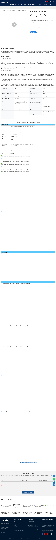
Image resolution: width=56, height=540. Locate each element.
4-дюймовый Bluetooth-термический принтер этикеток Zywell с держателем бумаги (17, 7)
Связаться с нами (17, 529)
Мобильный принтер (31, 524)
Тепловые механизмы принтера (33, 526)
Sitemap (46, 538)
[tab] (28, 45)
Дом (15, 521)
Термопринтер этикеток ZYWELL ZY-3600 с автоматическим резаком (6, 513)
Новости (15, 526)
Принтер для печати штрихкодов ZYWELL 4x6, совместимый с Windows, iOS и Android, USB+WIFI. (50, 513)
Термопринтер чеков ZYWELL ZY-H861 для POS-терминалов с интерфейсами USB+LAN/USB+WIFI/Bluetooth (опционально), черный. (17, 513)
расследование (33, 32)
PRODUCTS (49, 499)
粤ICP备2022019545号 (41, 538)
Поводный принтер (31, 521)
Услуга (15, 524)
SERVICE (53, 499)
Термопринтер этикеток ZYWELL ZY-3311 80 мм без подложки (27, 513)
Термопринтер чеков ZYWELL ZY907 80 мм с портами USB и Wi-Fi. (38, 513)
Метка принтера (30, 522)
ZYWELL (2, 7)
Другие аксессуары (31, 530)
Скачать (15, 527)
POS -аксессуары (31, 527)
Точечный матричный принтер (33, 529)
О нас (15, 525)
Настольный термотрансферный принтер (41, 499)
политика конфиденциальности (19, 530)
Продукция (16, 522)
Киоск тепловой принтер (32, 525)
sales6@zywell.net (51, 525)
